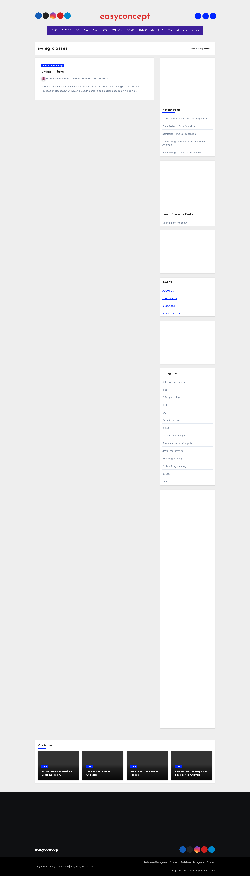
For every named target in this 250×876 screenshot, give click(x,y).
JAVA (104, 30)
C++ (95, 30)
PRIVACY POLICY (171, 313)
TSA (169, 30)
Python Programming (174, 466)
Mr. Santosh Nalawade (57, 78)
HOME (54, 30)
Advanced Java (192, 30)
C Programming (171, 397)
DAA (86, 30)
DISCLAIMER (169, 306)
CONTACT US (169, 298)
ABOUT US (168, 290)
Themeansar (88, 866)
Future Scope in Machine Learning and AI (185, 118)
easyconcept (125, 16)
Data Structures (171, 420)
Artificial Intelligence (174, 382)
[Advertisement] (188, 83)
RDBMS (166, 474)
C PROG (66, 30)
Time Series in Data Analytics (178, 126)
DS (77, 30)
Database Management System (161, 862)
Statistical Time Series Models (179, 134)
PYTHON (117, 30)
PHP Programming (172, 458)
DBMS (130, 30)
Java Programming (53, 65)
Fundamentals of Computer (177, 443)
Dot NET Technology (173, 435)
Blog (165, 389)
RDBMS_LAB (146, 30)
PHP (160, 30)
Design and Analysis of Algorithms (188, 870)
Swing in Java (52, 71)
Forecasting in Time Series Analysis (182, 152)
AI (177, 30)
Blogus (74, 866)
